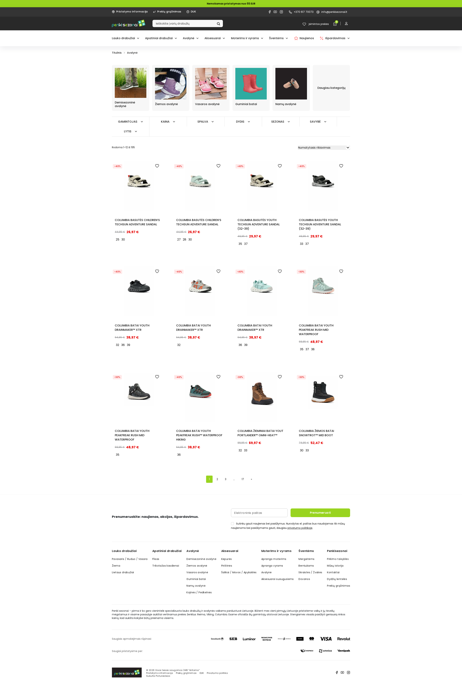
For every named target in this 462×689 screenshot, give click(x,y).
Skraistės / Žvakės (310, 572)
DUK (193, 11)
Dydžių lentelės (337, 579)
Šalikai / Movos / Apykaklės (239, 572)
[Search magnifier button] (219, 23)
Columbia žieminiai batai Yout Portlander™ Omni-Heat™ (260, 433)
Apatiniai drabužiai (159, 38)
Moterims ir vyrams (245, 38)
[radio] (118, 239)
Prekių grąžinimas (169, 11)
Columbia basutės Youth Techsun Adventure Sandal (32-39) (258, 224)
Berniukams (306, 565)
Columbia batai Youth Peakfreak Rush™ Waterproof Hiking (199, 435)
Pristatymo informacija (132, 11)
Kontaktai (333, 572)
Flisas (155, 559)
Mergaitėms (306, 559)
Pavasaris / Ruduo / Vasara (129, 559)
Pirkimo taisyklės (338, 559)
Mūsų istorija (335, 565)
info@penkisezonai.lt (334, 12)
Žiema (116, 565)
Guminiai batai (196, 579)
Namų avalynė (196, 586)
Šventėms (276, 38)
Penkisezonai (337, 551)
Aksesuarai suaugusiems (277, 579)
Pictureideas (163, 675)
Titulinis (117, 53)
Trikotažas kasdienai (165, 565)
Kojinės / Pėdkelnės (199, 592)
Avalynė (188, 38)
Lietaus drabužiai (123, 572)
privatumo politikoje (299, 528)
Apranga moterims (273, 559)
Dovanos (304, 579)
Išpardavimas (335, 38)
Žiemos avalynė (196, 565)
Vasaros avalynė (197, 572)
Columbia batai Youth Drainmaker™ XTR (132, 327)
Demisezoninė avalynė (201, 559)
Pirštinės (226, 565)
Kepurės (226, 559)
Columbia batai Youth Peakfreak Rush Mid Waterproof (316, 329)
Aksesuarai (212, 38)
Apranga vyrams (272, 565)
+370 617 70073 (303, 12)
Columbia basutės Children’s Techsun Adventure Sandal (137, 222)
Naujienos (307, 38)
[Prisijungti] (347, 23)
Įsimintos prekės (318, 24)
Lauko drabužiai (123, 38)
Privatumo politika (217, 673)
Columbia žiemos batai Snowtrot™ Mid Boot (316, 433)
